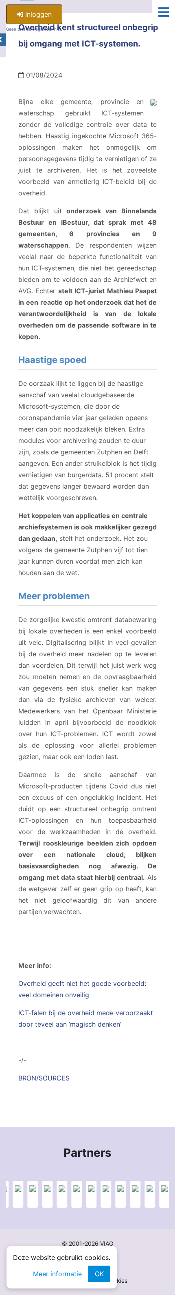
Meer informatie (57, 1274)
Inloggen (37, 14)
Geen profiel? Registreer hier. (34, 29)
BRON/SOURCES (44, 1078)
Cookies (116, 1280)
